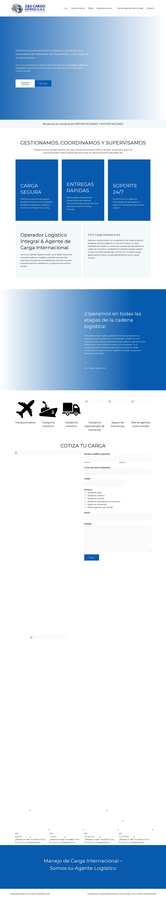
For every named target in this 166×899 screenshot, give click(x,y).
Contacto (150, 8)
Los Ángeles (124, 836)
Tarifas (90, 8)
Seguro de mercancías (96, 504)
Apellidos (122, 462)
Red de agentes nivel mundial (130, 8)
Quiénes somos (78, 8)
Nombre (87, 462)
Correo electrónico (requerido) (97, 468)
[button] (25, 83)
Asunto (87, 513)
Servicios (88, 490)
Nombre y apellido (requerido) (97, 454)
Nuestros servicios (104, 8)
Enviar (91, 557)
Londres (53, 836)
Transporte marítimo (96, 495)
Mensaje (87, 524)
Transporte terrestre (95, 498)
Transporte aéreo (94, 493)
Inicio (65, 8)
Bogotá (18, 836)
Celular (87, 479)
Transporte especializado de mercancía (94, 426)
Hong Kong (89, 836)
